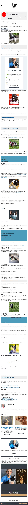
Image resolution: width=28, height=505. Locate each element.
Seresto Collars (19, 174)
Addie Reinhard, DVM (10, 404)
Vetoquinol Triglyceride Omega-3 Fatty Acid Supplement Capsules (10, 387)
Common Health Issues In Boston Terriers (7, 400)
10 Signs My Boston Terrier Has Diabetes (7, 398)
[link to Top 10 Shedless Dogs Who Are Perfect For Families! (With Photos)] (21, 420)
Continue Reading (7, 434)
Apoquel (23, 245)
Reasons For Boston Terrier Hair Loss (7, 46)
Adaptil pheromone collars (13, 137)
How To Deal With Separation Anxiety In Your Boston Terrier (10, 128)
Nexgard (2, 177)
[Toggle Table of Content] (7, 28)
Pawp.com (14, 360)
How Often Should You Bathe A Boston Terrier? (8, 117)
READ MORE (9, 18)
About (14, 453)
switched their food (18, 192)
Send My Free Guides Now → (23, 503)
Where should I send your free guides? (11, 80)
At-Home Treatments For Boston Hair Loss (7, 48)
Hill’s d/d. (3, 208)
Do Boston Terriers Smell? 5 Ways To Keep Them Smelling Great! (10, 280)
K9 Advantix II (24, 174)
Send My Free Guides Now (14, 87)
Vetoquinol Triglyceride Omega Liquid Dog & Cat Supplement (10, 385)
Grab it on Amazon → (14, 131)
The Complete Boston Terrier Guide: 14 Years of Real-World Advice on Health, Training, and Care (7, 427)
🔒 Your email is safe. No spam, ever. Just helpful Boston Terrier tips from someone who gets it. (13, 84)
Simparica (5, 177)
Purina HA (3, 206)
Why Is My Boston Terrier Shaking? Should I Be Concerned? (9, 399)
